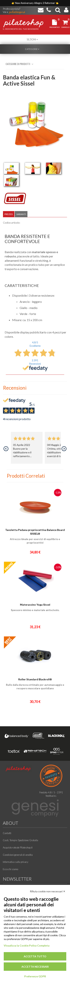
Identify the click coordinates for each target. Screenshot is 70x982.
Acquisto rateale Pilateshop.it (17, 847)
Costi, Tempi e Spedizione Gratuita (20, 840)
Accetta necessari (35, 966)
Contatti (7, 833)
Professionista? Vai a (11, 9)
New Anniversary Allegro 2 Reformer (35, 2)
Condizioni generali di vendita (18, 854)
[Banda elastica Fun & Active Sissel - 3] (53, 168)
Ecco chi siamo (10, 869)
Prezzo (8, 214)
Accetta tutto (35, 956)
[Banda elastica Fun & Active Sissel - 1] (11, 168)
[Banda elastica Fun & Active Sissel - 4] (11, 180)
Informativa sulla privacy (15, 861)
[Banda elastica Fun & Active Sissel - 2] (32, 168)
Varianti (21, 214)
